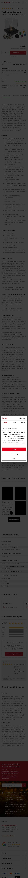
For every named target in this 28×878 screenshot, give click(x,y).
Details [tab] (14, 422)
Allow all (14, 449)
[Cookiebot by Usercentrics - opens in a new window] (19, 418)
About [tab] (23, 422)
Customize (13, 454)
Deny (14, 458)
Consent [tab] (5, 422)
